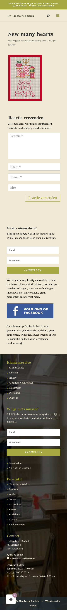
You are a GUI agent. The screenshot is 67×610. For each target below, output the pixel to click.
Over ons (13, 397)
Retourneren (15, 387)
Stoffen (12, 494)
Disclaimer (14, 392)
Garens (12, 499)
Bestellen (13, 372)
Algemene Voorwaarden (21, 382)
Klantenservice (16, 367)
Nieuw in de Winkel (19, 484)
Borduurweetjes (17, 524)
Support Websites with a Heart (26, 40)
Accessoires (15, 504)
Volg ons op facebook (20, 468)
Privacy (13, 377)
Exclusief (13, 519)
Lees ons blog (16, 463)
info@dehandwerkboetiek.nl (22, 558)
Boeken (13, 509)
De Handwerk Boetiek (27, 601)
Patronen (13, 489)
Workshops (14, 514)
